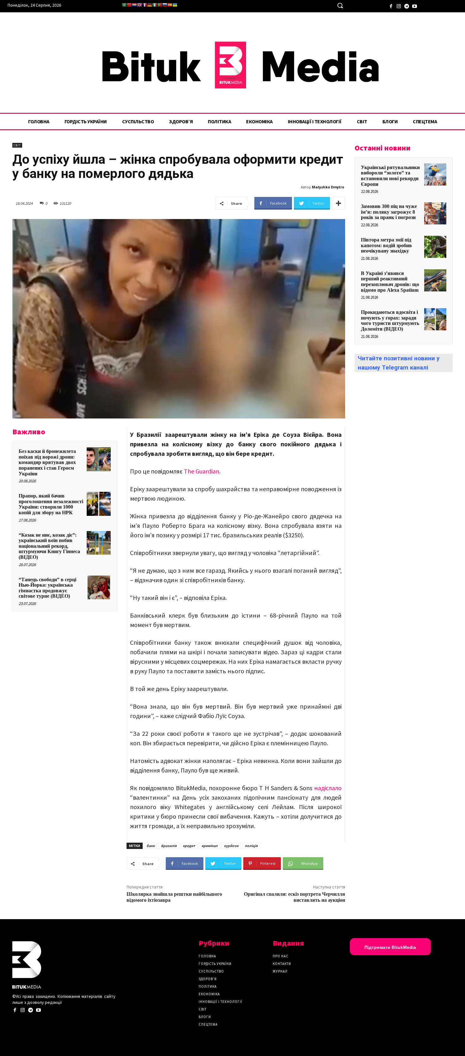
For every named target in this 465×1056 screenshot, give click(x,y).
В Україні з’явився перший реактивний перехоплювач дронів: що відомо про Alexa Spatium (390, 282)
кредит (189, 845)
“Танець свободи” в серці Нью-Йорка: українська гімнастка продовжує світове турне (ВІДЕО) (47, 588)
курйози (231, 845)
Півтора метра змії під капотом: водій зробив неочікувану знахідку (386, 245)
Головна (207, 956)
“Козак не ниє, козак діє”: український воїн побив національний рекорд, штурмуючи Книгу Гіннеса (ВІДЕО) (49, 546)
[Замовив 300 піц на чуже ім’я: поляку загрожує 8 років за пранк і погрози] (435, 213)
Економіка (209, 994)
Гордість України (215, 963)
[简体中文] (129, 5)
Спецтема (208, 1024)
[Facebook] (390, 5)
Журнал (280, 971)
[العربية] (124, 5)
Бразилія (169, 845)
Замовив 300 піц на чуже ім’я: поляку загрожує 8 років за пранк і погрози (389, 212)
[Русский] (164, 5)
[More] (338, 203)
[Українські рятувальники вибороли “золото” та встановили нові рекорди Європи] (435, 174)
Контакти (282, 963)
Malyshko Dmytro (328, 187)
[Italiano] (154, 5)
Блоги (205, 1017)
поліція (251, 845)
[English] (139, 5)
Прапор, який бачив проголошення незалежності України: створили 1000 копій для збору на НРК (51, 504)
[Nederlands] (134, 5)
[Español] (169, 5)
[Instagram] (398, 5)
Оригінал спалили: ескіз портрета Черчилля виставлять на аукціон (294, 897)
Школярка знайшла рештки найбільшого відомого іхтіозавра (174, 897)
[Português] (159, 5)
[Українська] (174, 5)
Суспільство (211, 971)
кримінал (210, 845)
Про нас (280, 956)
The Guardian (201, 471)
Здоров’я (208, 979)
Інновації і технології (220, 1001)
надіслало (328, 788)
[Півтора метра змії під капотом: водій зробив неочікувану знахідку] (435, 247)
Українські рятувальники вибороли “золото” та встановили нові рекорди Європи (390, 176)
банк (150, 845)
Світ (17, 145)
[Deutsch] (149, 5)
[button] (340, 5)
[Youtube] (414, 5)
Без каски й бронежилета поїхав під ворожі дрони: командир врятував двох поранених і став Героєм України (47, 462)
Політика (208, 986)
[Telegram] (406, 5)
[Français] (144, 5)
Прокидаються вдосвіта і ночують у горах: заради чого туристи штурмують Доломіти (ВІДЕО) (390, 320)
